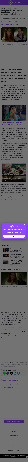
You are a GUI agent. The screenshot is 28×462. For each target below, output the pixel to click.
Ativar (14, 236)
